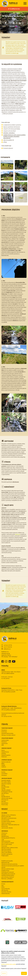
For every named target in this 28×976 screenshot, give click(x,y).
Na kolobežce (4, 803)
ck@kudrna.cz (7, 649)
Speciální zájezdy (6, 778)
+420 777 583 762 (8, 647)
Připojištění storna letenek (8, 873)
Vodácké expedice (6, 755)
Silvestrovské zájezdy (6, 798)
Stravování (4, 846)
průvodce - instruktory (9, 132)
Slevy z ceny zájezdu (6, 852)
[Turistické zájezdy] (6, 23)
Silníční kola (4, 743)
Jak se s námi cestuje (6, 844)
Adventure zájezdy (6, 783)
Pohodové (4, 741)
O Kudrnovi (4, 833)
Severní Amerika (5, 888)
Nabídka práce (5, 836)
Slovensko (12, 26)
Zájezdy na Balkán (6, 790)
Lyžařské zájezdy (6, 760)
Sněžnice (3, 766)
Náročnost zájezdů (6, 849)
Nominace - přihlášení (6, 878)
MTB (2, 745)
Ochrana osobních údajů (7, 869)
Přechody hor (4, 799)
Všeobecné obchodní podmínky (9, 864)
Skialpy (3, 765)
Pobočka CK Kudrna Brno (7, 875)
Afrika (2, 887)
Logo (2, 839)
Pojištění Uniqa (5, 870)
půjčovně (17, 534)
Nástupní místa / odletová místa (9, 847)
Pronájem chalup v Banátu (8, 821)
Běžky (2, 763)
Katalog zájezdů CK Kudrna (8, 838)
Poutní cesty (4, 804)
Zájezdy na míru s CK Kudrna (8, 815)
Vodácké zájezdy (6, 748)
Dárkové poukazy (5, 841)
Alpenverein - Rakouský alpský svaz (10, 824)
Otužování (4, 756)
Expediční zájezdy (5, 780)
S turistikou (4, 773)
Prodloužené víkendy (6, 791)
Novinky (3, 801)
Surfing (3, 788)
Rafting (3, 785)
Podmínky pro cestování (7, 872)
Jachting (3, 753)
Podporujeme (4, 855)
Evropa (3, 883)
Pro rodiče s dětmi (6, 782)
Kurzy (2, 795)
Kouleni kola (4, 826)
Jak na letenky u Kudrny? (7, 877)
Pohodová (4, 730)
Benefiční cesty (5, 787)
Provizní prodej (5, 819)
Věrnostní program (6, 850)
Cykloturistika (5, 740)
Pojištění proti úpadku (7, 860)
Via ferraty (4, 731)
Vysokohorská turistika (7, 733)
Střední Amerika (5, 893)
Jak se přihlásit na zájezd (7, 842)
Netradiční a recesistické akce (8, 818)
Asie (2, 885)
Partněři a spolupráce (6, 854)
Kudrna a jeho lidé (6, 816)
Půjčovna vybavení (6, 823)
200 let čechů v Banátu (7, 828)
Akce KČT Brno (5, 793)
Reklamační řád (5, 862)
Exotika (3, 772)
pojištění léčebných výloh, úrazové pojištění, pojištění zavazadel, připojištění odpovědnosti (14, 136)
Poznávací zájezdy (7, 770)
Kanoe (3, 750)
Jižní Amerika (4, 890)
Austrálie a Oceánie (6, 892)
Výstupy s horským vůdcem (8, 735)
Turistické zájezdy (7, 728)
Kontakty (3, 834)
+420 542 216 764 (8, 645)
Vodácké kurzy (5, 752)
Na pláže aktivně (5, 796)
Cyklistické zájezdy (7, 738)
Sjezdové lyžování (6, 762)
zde (17, 53)
